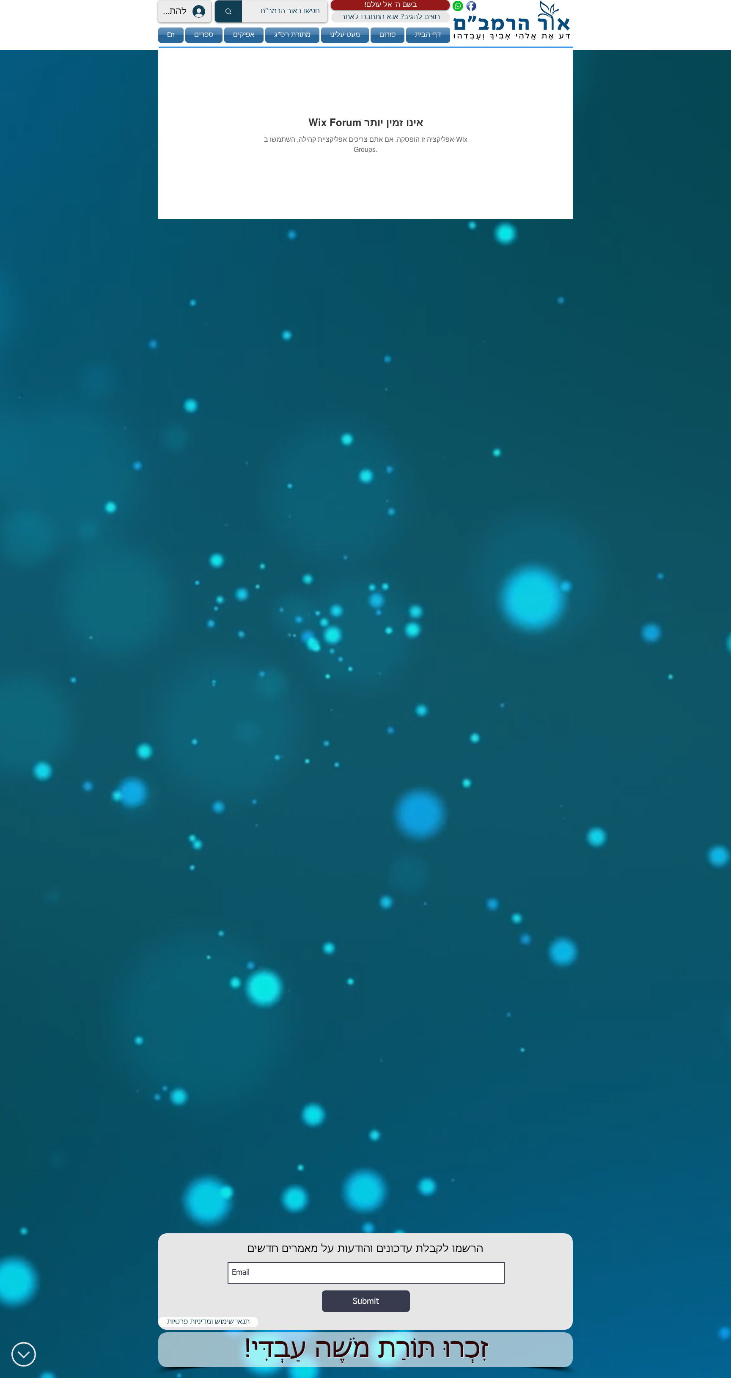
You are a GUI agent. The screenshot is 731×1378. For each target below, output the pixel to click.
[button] (390, 5)
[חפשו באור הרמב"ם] (228, 11)
